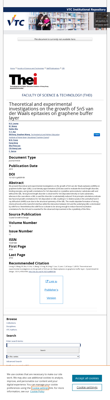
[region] (55, 382)
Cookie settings (40, 388)
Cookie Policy (37, 391)
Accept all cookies (87, 378)
